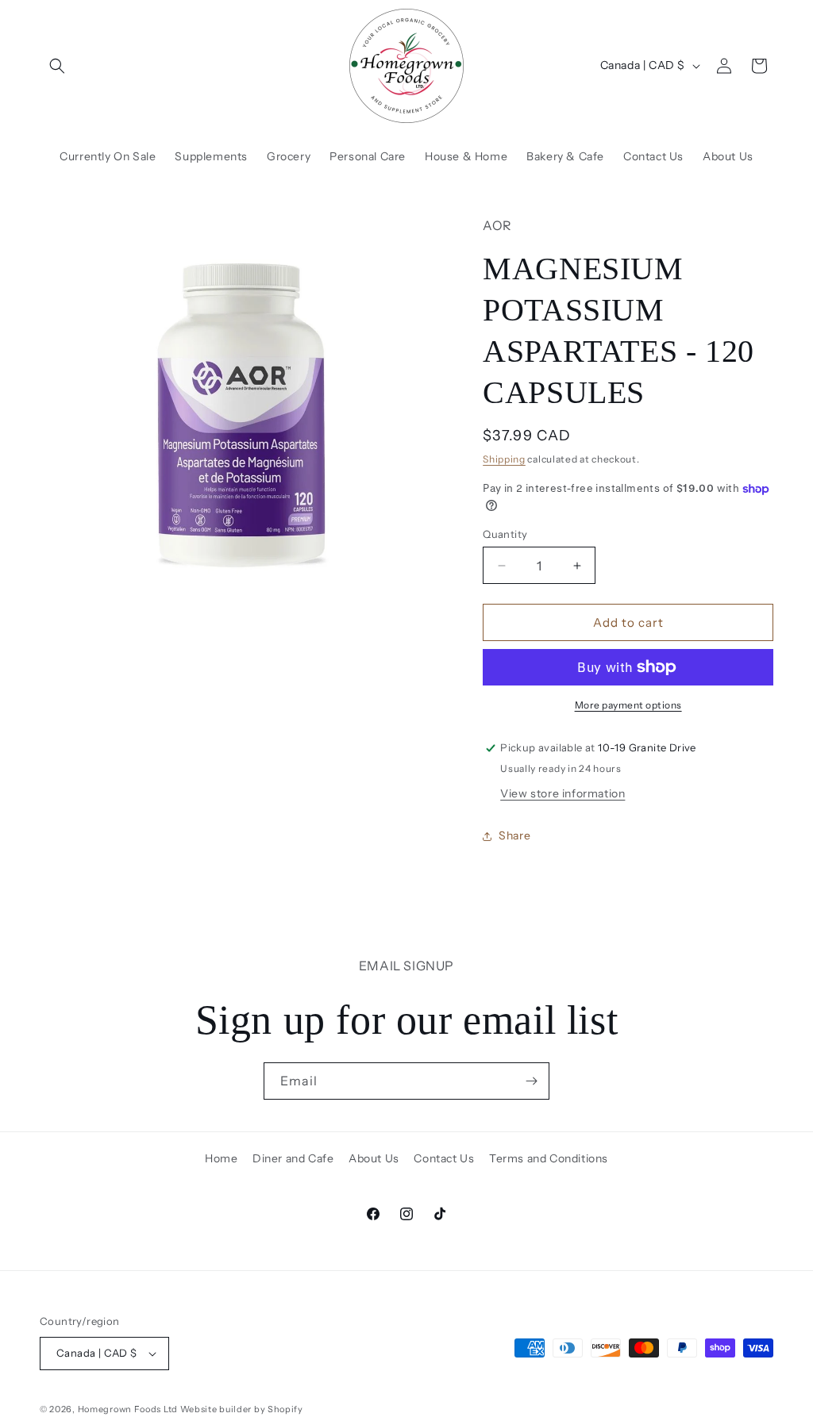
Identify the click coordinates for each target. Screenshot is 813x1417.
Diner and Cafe (292, 1158)
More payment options (628, 705)
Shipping (504, 459)
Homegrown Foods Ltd (128, 1409)
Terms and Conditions (548, 1158)
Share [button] (514, 835)
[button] (57, 65)
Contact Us (444, 1158)
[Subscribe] (531, 1081)
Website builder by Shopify (241, 1409)
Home (221, 1158)
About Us (374, 1158)
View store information (562, 793)
